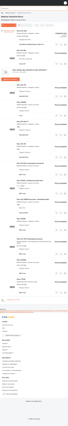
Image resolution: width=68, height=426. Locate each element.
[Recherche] (65, 8)
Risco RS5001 (21, 102)
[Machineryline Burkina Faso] (12, 3)
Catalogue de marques (8, 373)
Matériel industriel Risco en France (24, 312)
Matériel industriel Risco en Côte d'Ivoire (51, 310)
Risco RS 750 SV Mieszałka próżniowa (29, 239)
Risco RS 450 (21, 50)
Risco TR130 (21, 279)
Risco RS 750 (21, 85)
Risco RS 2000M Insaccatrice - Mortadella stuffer (33, 199)
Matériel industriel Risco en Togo (29, 310)
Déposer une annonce (10, 79)
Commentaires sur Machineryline (11, 370)
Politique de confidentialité (9, 364)
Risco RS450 (21, 219)
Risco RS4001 (21, 260)
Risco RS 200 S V (23, 121)
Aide (3, 328)
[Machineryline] (2, 13)
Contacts (4, 331)
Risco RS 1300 (22, 31)
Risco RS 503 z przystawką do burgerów (30, 163)
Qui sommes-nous (7, 325)
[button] (65, 3)
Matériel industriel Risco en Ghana (10, 310)
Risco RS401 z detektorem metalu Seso (30, 180)
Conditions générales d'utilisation (11, 361)
